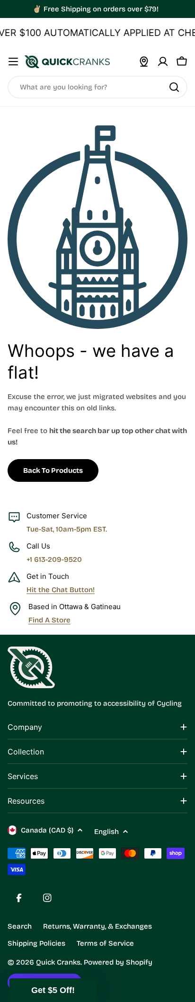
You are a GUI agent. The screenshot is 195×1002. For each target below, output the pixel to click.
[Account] (162, 61)
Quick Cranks (58, 962)
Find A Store (49, 620)
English (106, 831)
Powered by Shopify (118, 962)
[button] (53, 990)
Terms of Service (105, 943)
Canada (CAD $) (47, 830)
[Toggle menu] (13, 61)
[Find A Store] (144, 61)
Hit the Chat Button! (61, 589)
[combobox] (97, 87)
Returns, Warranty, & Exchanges (97, 926)
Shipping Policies (36, 943)
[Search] (174, 87)
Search (20, 926)
